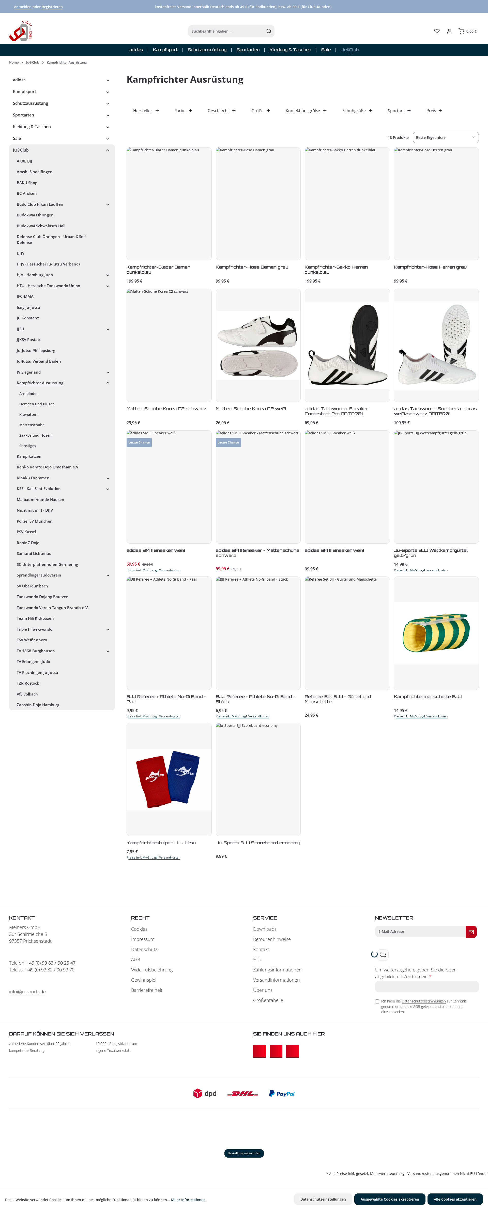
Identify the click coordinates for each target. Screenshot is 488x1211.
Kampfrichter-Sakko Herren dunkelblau (336, 269)
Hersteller (142, 110)
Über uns (262, 990)
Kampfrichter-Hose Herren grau (430, 267)
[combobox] (226, 31)
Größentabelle (268, 1000)
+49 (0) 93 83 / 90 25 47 (51, 963)
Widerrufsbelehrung (152, 970)
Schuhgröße (354, 110)
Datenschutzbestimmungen (424, 1001)
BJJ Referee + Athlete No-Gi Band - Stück (255, 699)
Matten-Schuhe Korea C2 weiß (251, 408)
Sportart (396, 110)
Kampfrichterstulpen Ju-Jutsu (161, 842)
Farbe (180, 110)
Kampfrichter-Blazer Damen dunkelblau (158, 269)
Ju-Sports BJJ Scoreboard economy (258, 842)
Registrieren (52, 6)
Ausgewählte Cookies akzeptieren (390, 1199)
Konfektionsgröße (303, 110)
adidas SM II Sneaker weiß (156, 550)
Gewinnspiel (143, 980)
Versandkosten (420, 1173)
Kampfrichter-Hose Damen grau (252, 267)
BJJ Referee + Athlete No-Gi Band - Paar (166, 699)
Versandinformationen (276, 980)
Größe (257, 110)
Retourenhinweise (272, 939)
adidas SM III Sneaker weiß (334, 550)
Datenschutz (144, 949)
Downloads (265, 929)
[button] (108, 79)
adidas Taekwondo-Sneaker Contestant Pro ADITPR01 (336, 411)
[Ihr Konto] (449, 31)
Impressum (143, 939)
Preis (431, 110)
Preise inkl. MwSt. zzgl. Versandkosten (153, 570)
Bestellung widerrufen (244, 1153)
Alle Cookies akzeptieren (455, 1199)
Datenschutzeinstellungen (323, 1199)
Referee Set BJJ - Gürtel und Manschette (338, 699)
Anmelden (23, 6)
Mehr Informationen (188, 1199)
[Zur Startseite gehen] (20, 31)
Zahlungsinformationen (277, 970)
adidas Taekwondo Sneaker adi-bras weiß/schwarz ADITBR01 (435, 411)
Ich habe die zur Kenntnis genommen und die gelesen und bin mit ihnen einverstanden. (424, 1006)
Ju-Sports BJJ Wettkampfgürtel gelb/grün (431, 553)
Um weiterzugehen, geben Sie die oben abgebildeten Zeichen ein (416, 973)
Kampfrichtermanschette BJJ (428, 696)
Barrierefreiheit (146, 990)
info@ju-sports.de (27, 991)
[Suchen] (269, 31)
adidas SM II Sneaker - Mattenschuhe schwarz (257, 553)
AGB (135, 959)
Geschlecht (218, 110)
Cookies (139, 929)
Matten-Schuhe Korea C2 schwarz (166, 408)
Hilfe (257, 959)
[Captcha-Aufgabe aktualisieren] (383, 955)
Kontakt (261, 949)
